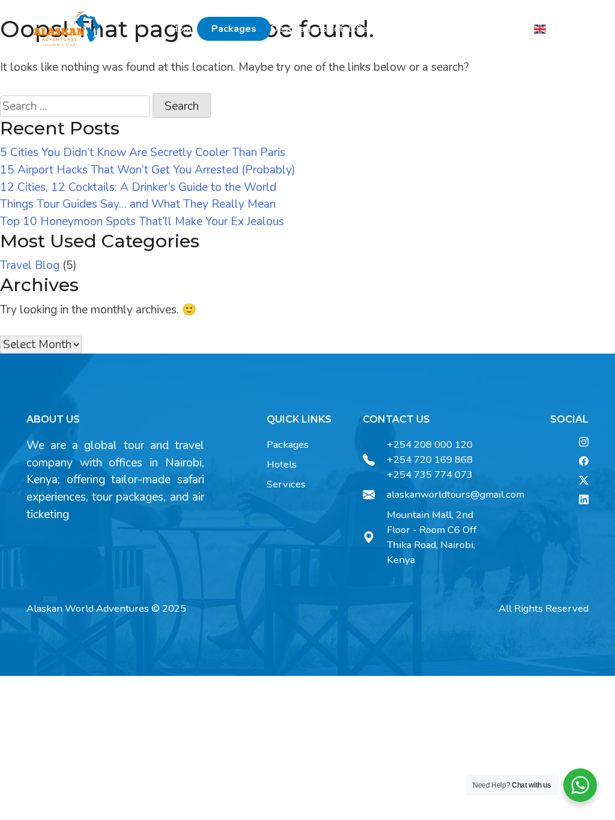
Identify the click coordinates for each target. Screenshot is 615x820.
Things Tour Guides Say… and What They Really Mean (138, 204)
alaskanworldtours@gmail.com (455, 494)
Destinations (299, 28)
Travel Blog (29, 265)
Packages (233, 28)
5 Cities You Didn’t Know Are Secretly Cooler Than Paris (142, 152)
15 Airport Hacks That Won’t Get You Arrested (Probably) (147, 170)
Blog (439, 28)
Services (374, 28)
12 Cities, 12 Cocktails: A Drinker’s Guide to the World (138, 187)
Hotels (341, 28)
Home (184, 28)
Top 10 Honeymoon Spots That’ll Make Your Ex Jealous (142, 221)
